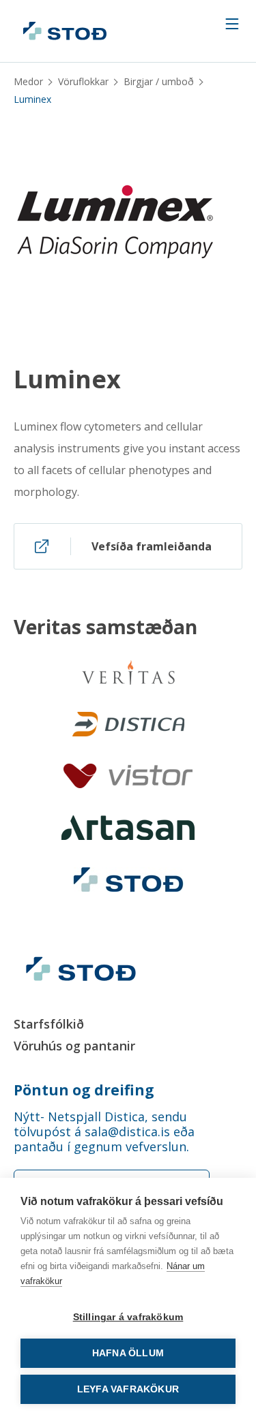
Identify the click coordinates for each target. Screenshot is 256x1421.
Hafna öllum (128, 1353)
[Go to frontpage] (65, 31)
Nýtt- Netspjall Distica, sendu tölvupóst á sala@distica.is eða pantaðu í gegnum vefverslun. (104, 1131)
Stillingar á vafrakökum (128, 1317)
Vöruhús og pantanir (74, 1045)
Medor (28, 81)
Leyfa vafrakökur (128, 1389)
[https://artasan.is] (128, 827)
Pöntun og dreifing (84, 1089)
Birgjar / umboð (159, 81)
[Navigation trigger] (232, 24)
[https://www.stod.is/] (128, 879)
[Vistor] (128, 776)
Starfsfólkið (49, 1023)
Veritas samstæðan (105, 627)
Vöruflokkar (83, 81)
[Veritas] (128, 672)
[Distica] (128, 724)
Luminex (67, 379)
